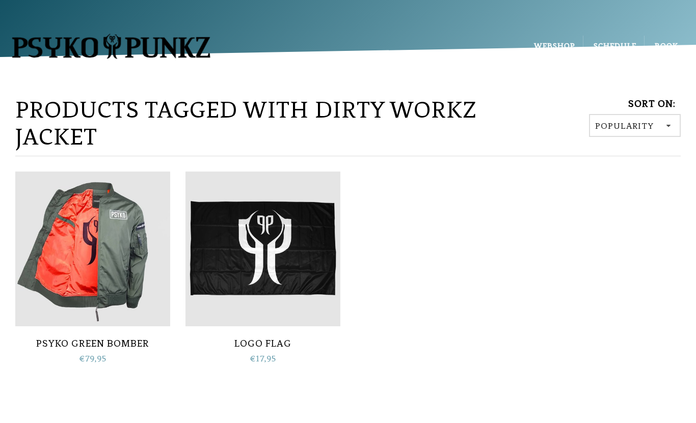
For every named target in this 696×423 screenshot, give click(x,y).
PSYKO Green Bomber (92, 343)
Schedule (615, 45)
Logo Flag (262, 343)
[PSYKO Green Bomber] (92, 247)
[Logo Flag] (262, 247)
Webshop (554, 45)
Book (666, 45)
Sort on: (652, 103)
